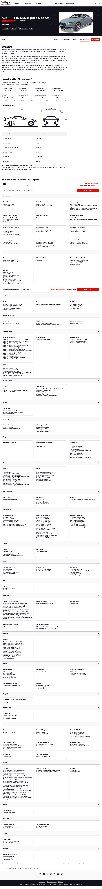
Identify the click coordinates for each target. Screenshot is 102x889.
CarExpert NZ (83, 878)
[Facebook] (44, 874)
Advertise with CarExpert (41, 878)
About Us (17, 878)
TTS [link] (29, 10)
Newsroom (27, 878)
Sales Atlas (70, 3)
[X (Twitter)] (54, 874)
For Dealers (55, 878)
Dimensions (75, 39)
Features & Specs (84, 39)
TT (15, 10)
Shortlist (39, 3)
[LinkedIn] (58, 874)
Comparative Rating (65, 39)
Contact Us (65, 878)
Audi (13, 10)
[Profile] (99, 3)
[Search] (96, 3)
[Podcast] (61, 874)
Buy (49, 3)
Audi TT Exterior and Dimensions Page (16, 167)
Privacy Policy (42, 881)
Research (27, 3)
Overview (55, 39)
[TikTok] (51, 874)
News (17, 3)
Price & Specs (24, 10)
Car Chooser (59, 3)
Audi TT (10, 50)
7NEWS (74, 878)
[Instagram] (47, 874)
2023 (19, 10)
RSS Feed (60, 881)
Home (4, 10)
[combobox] (13, 190)
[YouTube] (40, 874)
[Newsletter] (92, 3)
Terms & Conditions (51, 881)
